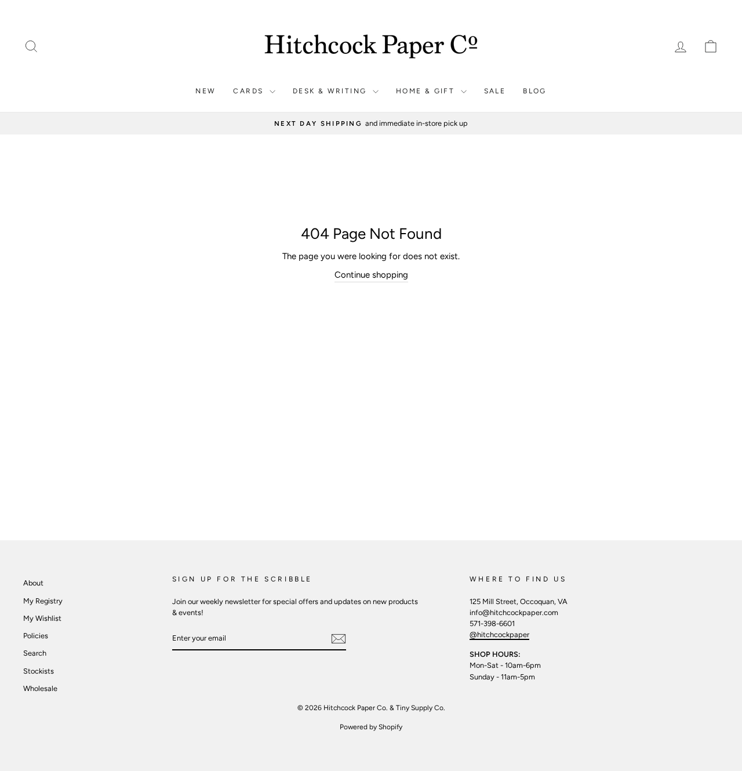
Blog (535, 91)
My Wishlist (42, 618)
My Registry (43, 601)
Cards (249, 91)
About (33, 583)
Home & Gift (427, 91)
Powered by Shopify (371, 727)
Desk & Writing (331, 91)
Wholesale (40, 688)
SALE (495, 91)
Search (34, 653)
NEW (205, 91)
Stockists (38, 671)
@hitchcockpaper (499, 634)
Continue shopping (371, 275)
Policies (35, 635)
